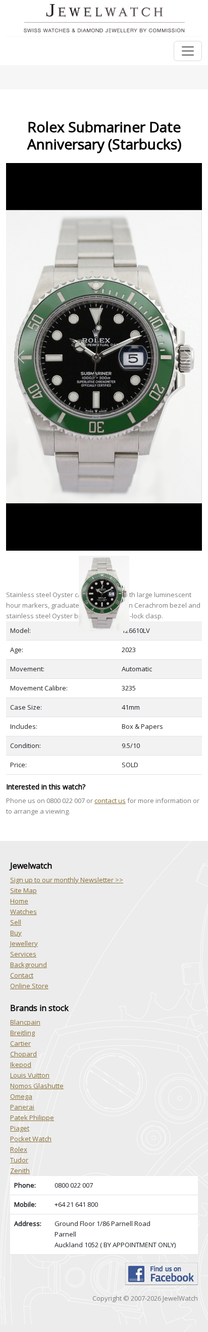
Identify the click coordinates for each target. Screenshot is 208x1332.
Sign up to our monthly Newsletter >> (66, 879)
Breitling (22, 1032)
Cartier (20, 1043)
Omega (21, 1096)
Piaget (19, 1128)
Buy (16, 932)
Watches (23, 911)
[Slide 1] (104, 556)
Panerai (22, 1106)
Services (23, 953)
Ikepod (20, 1064)
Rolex (18, 1149)
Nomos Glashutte (37, 1085)
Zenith (20, 1170)
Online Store (29, 985)
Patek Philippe (32, 1117)
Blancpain (25, 1022)
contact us (110, 800)
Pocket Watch (30, 1138)
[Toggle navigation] (188, 51)
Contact (21, 975)
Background (28, 964)
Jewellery (24, 943)
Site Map (23, 890)
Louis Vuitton (29, 1075)
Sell (15, 922)
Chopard (23, 1053)
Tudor (19, 1159)
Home (19, 900)
